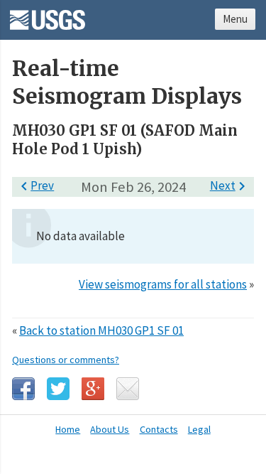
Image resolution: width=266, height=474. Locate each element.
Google (93, 388)
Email (127, 388)
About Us (109, 429)
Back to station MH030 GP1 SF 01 (101, 330)
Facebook (23, 388)
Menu (235, 19)
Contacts (159, 429)
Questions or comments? (65, 359)
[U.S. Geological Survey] (47, 15)
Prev (35, 185)
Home (67, 429)
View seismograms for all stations (163, 284)
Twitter (58, 388)
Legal (199, 429)
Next (230, 185)
